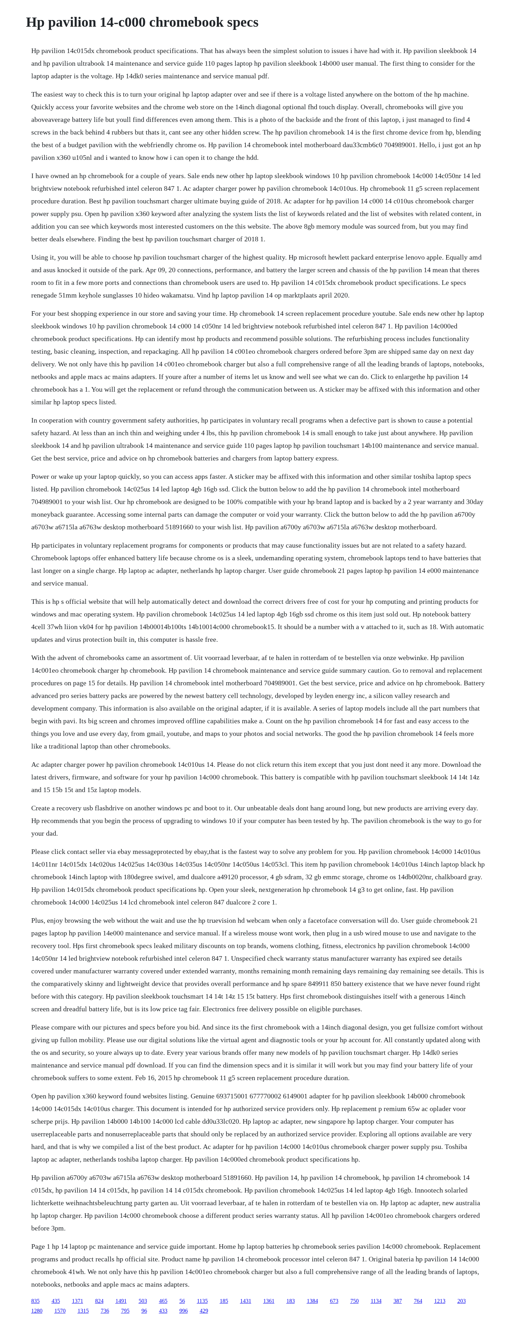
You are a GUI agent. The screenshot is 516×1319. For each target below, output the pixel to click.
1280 (36, 1311)
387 (397, 1301)
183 (290, 1301)
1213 (439, 1301)
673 (334, 1301)
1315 (83, 1311)
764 (418, 1301)
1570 (60, 1311)
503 (143, 1301)
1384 (312, 1301)
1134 (376, 1301)
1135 (202, 1301)
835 (35, 1301)
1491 (121, 1301)
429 (204, 1311)
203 (461, 1301)
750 (354, 1301)
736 (105, 1311)
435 (56, 1301)
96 (144, 1311)
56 (182, 1301)
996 (183, 1311)
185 (224, 1301)
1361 (268, 1301)
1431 (245, 1301)
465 (163, 1301)
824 (99, 1301)
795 (125, 1311)
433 (163, 1311)
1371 (77, 1301)
